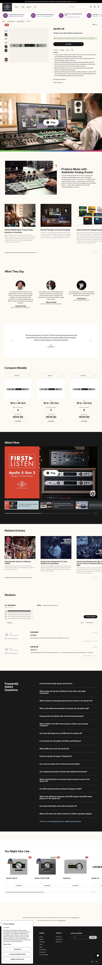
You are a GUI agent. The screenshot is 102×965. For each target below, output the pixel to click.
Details (92, 38)
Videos (67, 50)
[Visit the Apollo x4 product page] (75, 866)
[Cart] (98, 7)
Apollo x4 (66, 878)
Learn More (18, 421)
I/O (18, 400)
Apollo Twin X (11, 878)
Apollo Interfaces (20, 21)
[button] (19, 611)
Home (3, 21)
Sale (35, 7)
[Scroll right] (99, 15)
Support (29, 7)
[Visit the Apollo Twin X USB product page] (47, 866)
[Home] (7, 7)
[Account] (94, 6)
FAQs (72, 50)
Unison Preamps (18, 407)
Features (55, 50)
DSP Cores (18, 414)
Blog (23, 7)
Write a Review (92, 617)
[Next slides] (96, 252)
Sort (82, 622)
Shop (16, 7)
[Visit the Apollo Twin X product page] (18, 866)
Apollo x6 (95, 878)
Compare (62, 50)
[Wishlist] (91, 6)
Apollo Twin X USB (42, 878)
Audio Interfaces (11, 21)
